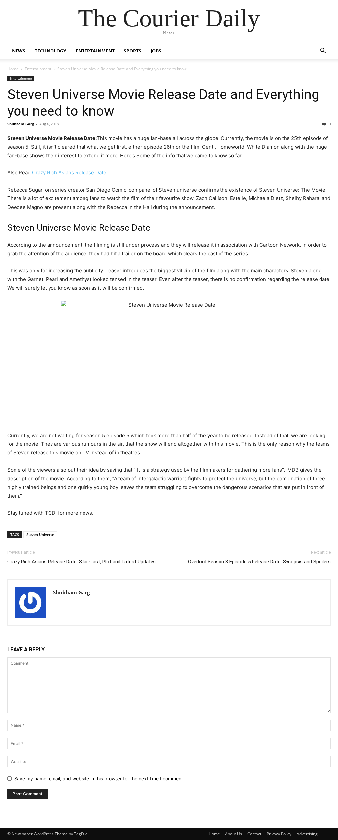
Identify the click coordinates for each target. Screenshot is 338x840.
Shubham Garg (20, 124)
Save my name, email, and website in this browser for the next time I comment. (99, 778)
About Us (233, 834)
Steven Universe (40, 534)
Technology (50, 51)
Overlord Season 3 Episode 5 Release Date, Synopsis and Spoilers (259, 562)
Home (12, 69)
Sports (132, 51)
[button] (323, 51)
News (18, 51)
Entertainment (95, 51)
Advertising (307, 834)
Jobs (156, 51)
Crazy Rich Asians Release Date (69, 172)
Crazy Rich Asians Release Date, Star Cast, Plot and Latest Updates (81, 562)
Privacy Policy (279, 834)
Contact (254, 834)
